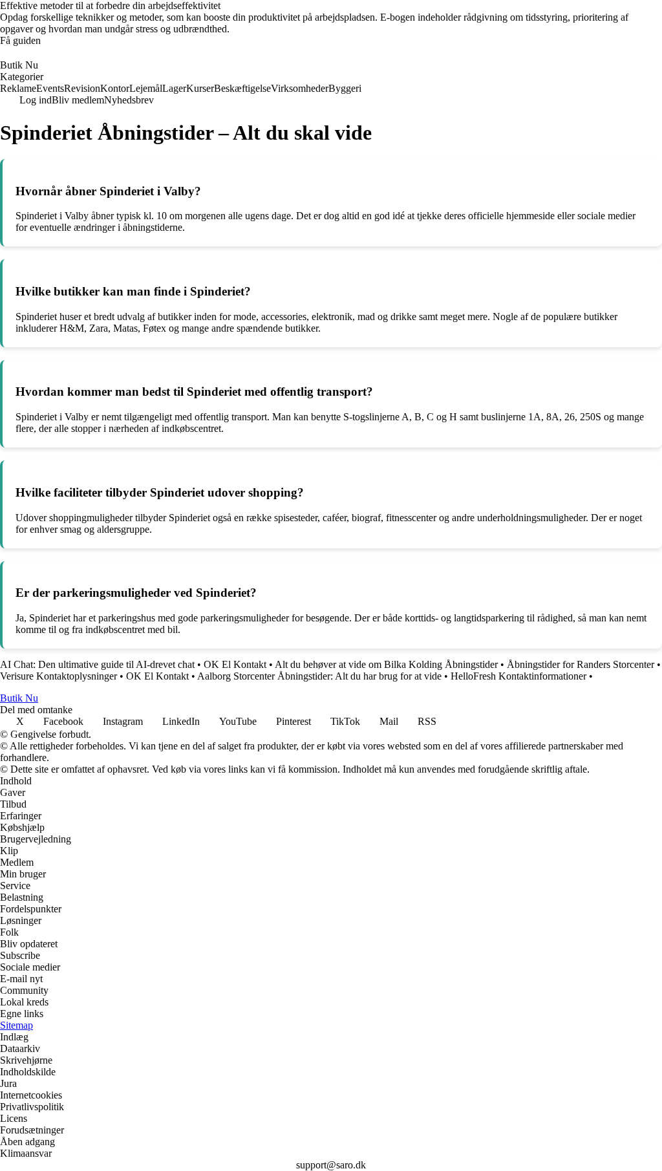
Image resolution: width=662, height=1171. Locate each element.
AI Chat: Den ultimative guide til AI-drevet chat (97, 664)
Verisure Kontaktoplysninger (58, 676)
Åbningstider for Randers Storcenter (580, 664)
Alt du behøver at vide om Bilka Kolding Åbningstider (386, 664)
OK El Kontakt (235, 664)
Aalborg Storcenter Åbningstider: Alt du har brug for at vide (319, 676)
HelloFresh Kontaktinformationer (518, 676)
